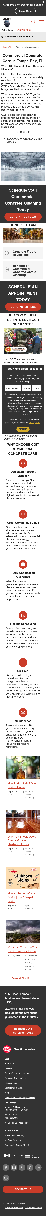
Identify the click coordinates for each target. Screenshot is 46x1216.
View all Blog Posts (23, 978)
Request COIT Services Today (23, 1030)
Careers (8, 1068)
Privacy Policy (22, 1203)
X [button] (43, 2)
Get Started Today (23, 216)
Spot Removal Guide (14, 1087)
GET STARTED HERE (23, 307)
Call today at (16, 30)
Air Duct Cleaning (13, 1140)
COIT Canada (17, 1155)
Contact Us (23, 1189)
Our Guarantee (24, 1049)
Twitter (22, 1167)
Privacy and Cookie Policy (14, 1207)
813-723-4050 (11, 1114)
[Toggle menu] (41, 22)
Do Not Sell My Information (17, 1073)
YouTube (6, 1178)
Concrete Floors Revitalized (24, 253)
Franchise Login (12, 1082)
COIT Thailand (35, 1156)
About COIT (10, 1063)
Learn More (25, 11)
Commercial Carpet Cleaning (18, 1145)
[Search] (33, 21)
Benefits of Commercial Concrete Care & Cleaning (25, 270)
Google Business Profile (19, 1122)
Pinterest (30, 1167)
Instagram (14, 1167)
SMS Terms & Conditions (33, 1207)
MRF (7, 1058)
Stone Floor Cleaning (14, 1135)
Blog (7, 1092)
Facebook (6, 1167)
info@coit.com (11, 1117)
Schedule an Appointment (17, 36)
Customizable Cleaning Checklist (20, 1097)
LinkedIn (38, 1167)
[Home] (7, 22)
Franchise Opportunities (15, 1077)
